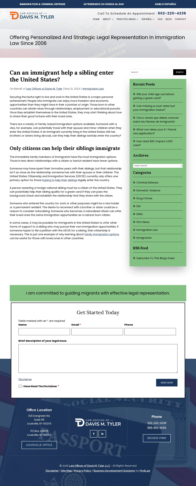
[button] (193, 465)
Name (23, 324)
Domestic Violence (148, 190)
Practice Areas (126, 19)
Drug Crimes (144, 198)
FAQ (160, 19)
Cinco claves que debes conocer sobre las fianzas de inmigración (156, 119)
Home (96, 19)
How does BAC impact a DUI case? (152, 143)
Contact (180, 19)
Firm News (143, 222)
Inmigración (144, 238)
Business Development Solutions (114, 470)
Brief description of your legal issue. (43, 341)
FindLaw (145, 470)
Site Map (66, 470)
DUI (138, 206)
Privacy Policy (82, 470)
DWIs (139, 214)
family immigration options (101, 234)
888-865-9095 (156, 427)
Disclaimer (25, 379)
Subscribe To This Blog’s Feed (155, 258)
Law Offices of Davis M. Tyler (44, 89)
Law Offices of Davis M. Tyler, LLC (89, 465)
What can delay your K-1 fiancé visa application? (154, 131)
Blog (169, 19)
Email (76, 324)
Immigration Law (93, 89)
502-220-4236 (172, 13)
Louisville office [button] (39, 445)
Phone (128, 324)
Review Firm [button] (157, 438)
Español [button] (147, 19)
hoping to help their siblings (59, 180)
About (107, 19)
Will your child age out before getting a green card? (153, 96)
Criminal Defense (147, 182)
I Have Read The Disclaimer (41, 386)
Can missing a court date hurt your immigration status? (154, 108)
